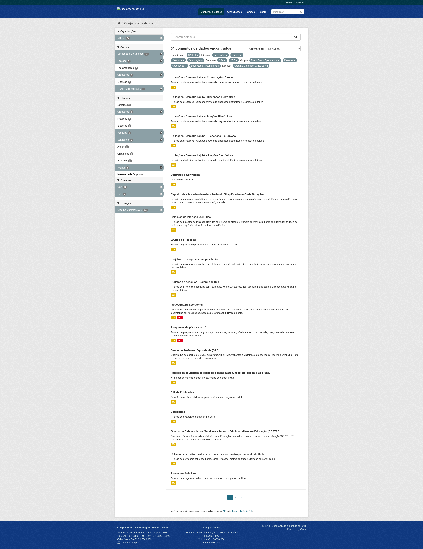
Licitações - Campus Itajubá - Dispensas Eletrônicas (203, 136)
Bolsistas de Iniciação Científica (191, 217)
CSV (173, 87)
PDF (180, 317)
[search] (296, 37)
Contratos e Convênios (185, 175)
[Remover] (197, 55)
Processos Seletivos (183, 473)
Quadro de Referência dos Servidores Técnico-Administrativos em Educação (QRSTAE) (225, 431)
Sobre (263, 11)
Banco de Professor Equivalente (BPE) (195, 350)
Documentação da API (241, 510)
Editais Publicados (182, 392)
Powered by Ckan (296, 529)
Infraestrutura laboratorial (187, 304)
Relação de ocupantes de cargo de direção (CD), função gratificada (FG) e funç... (221, 373)
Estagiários (178, 412)
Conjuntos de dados (211, 11)
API (224, 510)
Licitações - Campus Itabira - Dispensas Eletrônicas (203, 97)
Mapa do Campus (130, 542)
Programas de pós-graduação (189, 327)
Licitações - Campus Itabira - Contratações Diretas (202, 77)
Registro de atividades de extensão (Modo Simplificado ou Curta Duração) (217, 194)
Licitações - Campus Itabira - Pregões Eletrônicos (201, 116)
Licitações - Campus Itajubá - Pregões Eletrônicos (202, 155)
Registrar (299, 2)
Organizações (234, 11)
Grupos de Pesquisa (183, 240)
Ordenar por (256, 48)
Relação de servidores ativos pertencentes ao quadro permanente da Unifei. (218, 454)
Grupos (251, 11)
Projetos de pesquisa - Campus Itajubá (195, 282)
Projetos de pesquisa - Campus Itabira (194, 259)
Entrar (289, 2)
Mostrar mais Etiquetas (130, 174)
